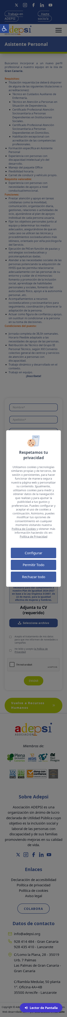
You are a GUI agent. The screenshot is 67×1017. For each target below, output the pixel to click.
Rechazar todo (33, 576)
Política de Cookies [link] (24, 529)
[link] (4, 28)
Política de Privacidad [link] (33, 536)
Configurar (33, 552)
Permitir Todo (33, 564)
